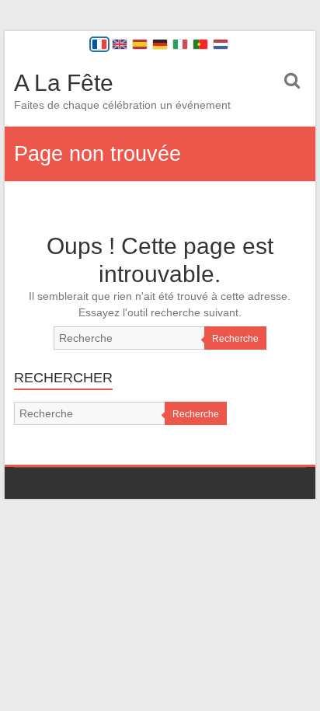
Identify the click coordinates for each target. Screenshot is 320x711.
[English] (119, 44)
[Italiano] (180, 44)
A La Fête (63, 83)
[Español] (140, 44)
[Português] (200, 44)
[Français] (99, 44)
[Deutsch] (160, 44)
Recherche (235, 338)
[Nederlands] (220, 44)
